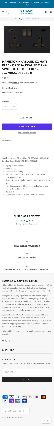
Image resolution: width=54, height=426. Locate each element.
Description (7, 140)
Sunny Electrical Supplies (15, 417)
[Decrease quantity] (4, 106)
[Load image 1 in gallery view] (27, 39)
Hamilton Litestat (11, 88)
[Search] (9, 12)
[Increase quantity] (15, 106)
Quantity (5, 101)
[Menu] (3, 12)
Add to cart (27, 118)
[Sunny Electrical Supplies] (27, 12)
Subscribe (27, 379)
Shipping (15, 82)
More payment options (27, 133)
